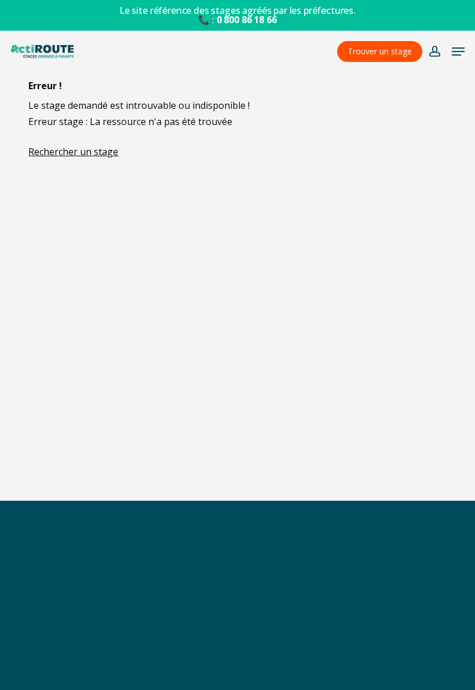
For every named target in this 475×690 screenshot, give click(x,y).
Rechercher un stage (73, 151)
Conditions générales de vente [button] (238, 601)
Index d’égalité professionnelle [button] (237, 651)
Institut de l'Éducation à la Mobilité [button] (282, 576)
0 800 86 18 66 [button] (237, 672)
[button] (458, 51)
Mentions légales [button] (237, 627)
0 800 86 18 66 (247, 19)
